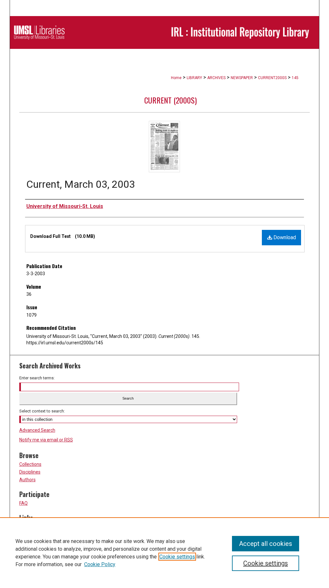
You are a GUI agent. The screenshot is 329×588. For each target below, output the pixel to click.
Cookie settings (177, 557)
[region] (164, 552)
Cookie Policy (99, 564)
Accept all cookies (265, 543)
